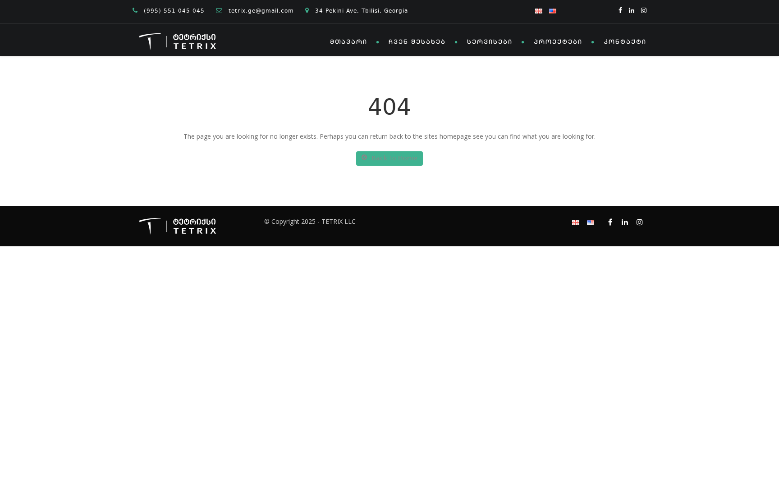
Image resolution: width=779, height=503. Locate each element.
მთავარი (348, 42)
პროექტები (558, 42)
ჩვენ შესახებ (417, 42)
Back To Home (394, 158)
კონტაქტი (625, 42)
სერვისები (490, 42)
